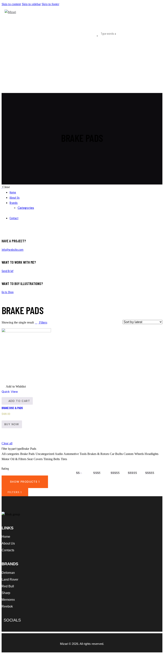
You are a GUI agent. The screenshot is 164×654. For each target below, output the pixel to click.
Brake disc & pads (12, 408)
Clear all (7, 443)
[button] (14, 386)
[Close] (157, 445)
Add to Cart (19, 401)
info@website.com (13, 249)
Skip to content (11, 4)
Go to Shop (8, 292)
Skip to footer (50, 4)
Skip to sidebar (31, 4)
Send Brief (7, 271)
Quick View (10, 392)
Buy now (11, 424)
